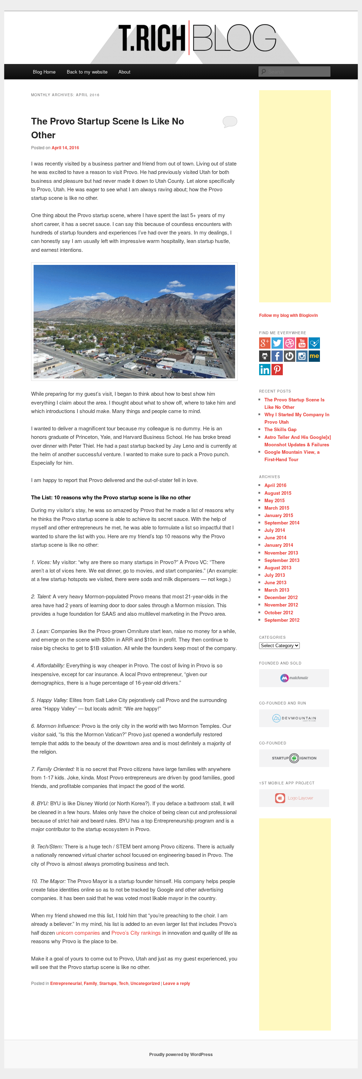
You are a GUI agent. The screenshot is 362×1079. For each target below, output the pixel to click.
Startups (108, 983)
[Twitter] (277, 347)
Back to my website (87, 71)
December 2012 (281, 597)
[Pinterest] (277, 373)
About (124, 71)
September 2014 (281, 522)
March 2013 (276, 589)
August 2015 (277, 492)
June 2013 (275, 582)
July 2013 (274, 575)
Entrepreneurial (66, 983)
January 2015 (278, 515)
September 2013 (281, 560)
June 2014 (275, 537)
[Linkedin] (264, 373)
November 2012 (281, 604)
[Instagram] (302, 360)
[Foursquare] (314, 347)
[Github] (264, 360)
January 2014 (278, 544)
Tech (123, 983)
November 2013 (281, 552)
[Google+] (264, 347)
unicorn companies (78, 932)
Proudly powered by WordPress (181, 1054)
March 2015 (276, 507)
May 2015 (274, 500)
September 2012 (281, 619)
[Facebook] (277, 360)
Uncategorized (145, 983)
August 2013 (277, 567)
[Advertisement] (295, 196)
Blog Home (44, 71)
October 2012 (278, 612)
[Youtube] (302, 347)
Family (90, 983)
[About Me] (314, 360)
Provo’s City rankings (136, 932)
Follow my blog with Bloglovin (288, 315)
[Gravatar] (289, 360)
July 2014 (274, 530)
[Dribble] (289, 347)
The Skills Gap (280, 429)
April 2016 (275, 485)
